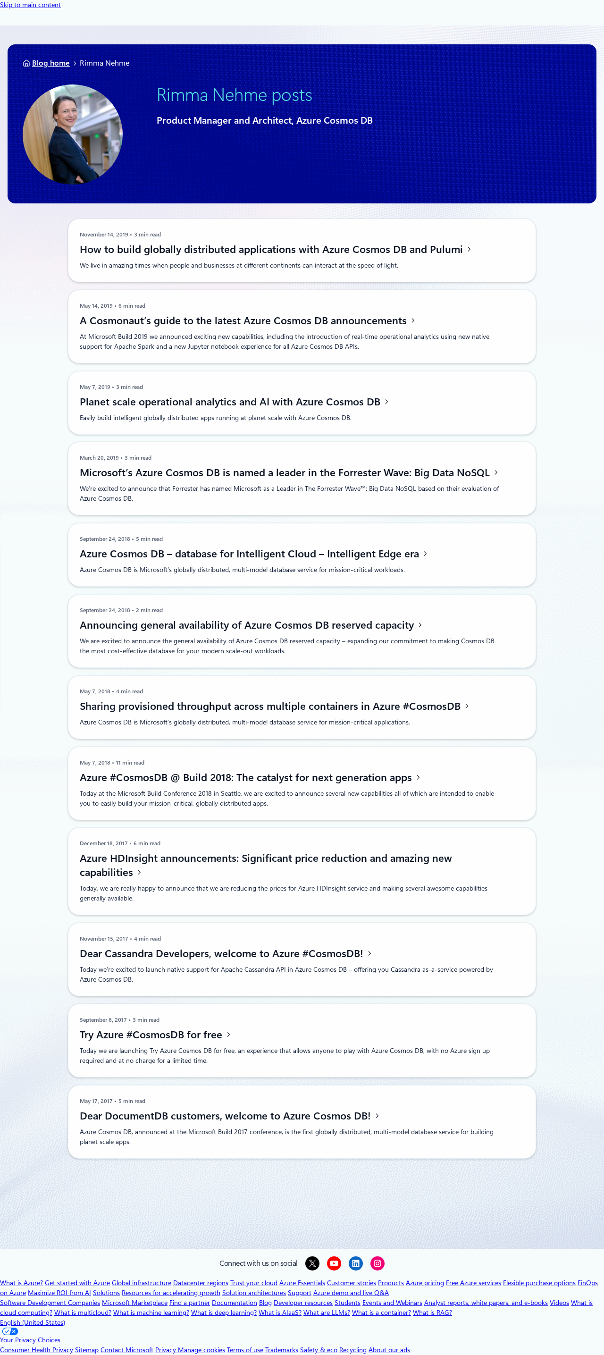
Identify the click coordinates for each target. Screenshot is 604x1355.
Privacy (166, 1350)
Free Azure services (473, 1283)
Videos (559, 1302)
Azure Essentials (302, 1283)
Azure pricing (425, 1283)
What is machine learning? (151, 1312)
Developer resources (303, 1302)
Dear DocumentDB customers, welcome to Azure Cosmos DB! (227, 1116)
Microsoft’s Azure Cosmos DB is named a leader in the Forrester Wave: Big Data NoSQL (286, 472)
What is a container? (381, 1312)
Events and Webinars (392, 1302)
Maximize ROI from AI (59, 1292)
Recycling (353, 1350)
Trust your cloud (253, 1283)
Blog (265, 1302)
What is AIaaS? (280, 1312)
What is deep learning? (224, 1312)
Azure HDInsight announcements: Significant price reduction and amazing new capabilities (266, 865)
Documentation (234, 1302)
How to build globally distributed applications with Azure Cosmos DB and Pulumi (273, 249)
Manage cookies (201, 1350)
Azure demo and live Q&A (351, 1292)
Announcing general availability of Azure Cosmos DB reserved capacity (248, 625)
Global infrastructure (141, 1283)
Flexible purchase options (539, 1283)
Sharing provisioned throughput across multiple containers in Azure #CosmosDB (271, 706)
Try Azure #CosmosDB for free (152, 1034)
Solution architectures (254, 1292)
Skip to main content (30, 4)
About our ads (389, 1350)
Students (348, 1302)
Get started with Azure (77, 1283)
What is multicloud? (82, 1312)
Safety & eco (318, 1350)
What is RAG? (432, 1312)
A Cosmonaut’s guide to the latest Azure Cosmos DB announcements (245, 320)
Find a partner (189, 1302)
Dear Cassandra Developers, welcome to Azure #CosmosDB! (223, 953)
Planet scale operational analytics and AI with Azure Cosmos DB (231, 402)
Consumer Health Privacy (36, 1350)
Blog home (51, 63)
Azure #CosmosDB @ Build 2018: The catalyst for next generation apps (247, 777)
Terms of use (245, 1350)
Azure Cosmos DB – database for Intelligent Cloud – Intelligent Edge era (251, 553)
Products (391, 1283)
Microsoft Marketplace (135, 1302)
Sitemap (87, 1350)
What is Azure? (21, 1283)
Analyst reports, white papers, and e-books (486, 1302)
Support (299, 1292)
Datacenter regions (200, 1283)
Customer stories (351, 1283)
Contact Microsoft (127, 1350)
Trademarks (281, 1350)
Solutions (106, 1292)
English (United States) (32, 1322)
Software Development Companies (50, 1302)
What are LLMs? (326, 1312)
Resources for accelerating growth (171, 1292)
